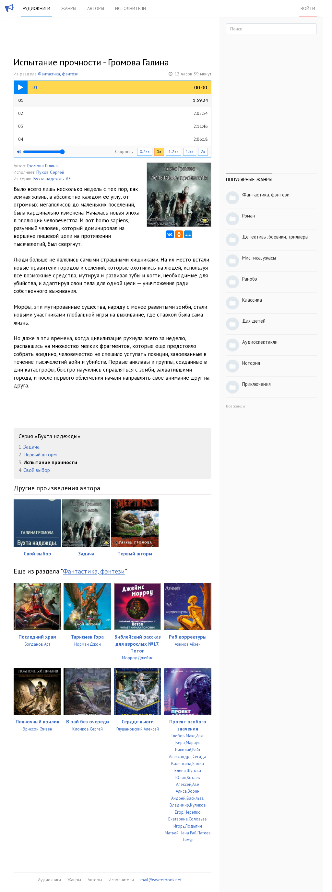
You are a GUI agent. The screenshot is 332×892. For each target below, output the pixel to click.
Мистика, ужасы (259, 258)
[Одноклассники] (179, 234)
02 (113, 113)
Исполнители (130, 8)
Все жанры (235, 406)
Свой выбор (36, 470)
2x (203, 151)
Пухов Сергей (50, 172)
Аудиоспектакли (260, 342)
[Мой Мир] (188, 234)
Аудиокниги (36, 8)
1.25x (174, 151)
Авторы (95, 8)
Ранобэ (249, 279)
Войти (308, 8)
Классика (252, 300)
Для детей (254, 321)
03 (113, 126)
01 (113, 100)
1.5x (190, 151)
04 (113, 139)
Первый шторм (40, 454)
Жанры (68, 8)
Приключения (256, 384)
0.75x (145, 151)
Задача (31, 446)
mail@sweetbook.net (161, 880)
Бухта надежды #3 (52, 179)
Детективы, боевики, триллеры (275, 237)
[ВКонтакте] (170, 234)
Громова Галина (42, 166)
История (251, 363)
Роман (248, 216)
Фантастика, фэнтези (58, 74)
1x (159, 151)
